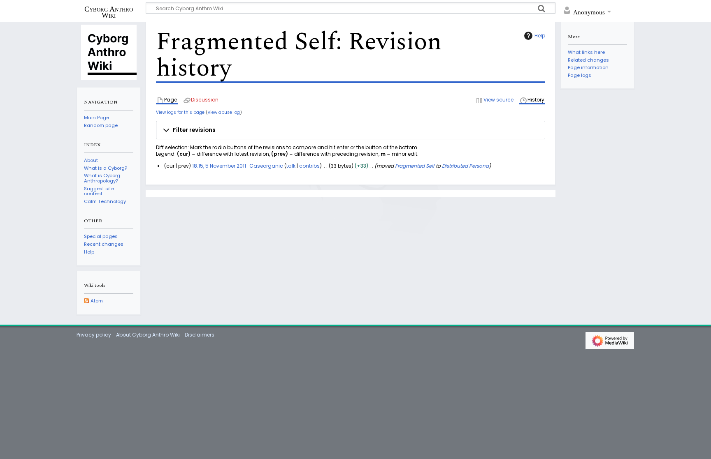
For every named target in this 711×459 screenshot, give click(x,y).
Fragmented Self (414, 165)
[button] (350, 130)
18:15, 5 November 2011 (219, 165)
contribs (309, 165)
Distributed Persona (465, 165)
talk (290, 165)
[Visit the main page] (109, 52)
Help (539, 35)
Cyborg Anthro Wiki (108, 12)
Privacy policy (94, 334)
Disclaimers (199, 334)
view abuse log (224, 112)
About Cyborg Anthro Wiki (148, 334)
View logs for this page (180, 112)
